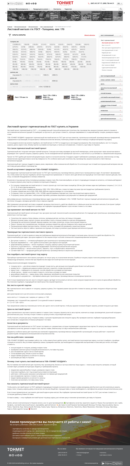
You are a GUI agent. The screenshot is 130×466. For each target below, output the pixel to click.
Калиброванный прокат (108, 101)
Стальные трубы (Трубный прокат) (109, 106)
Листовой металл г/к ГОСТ (110, 43)
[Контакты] (89, 3)
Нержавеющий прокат (108, 114)
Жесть (102, 84)
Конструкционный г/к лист (110, 50)
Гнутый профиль (106, 93)
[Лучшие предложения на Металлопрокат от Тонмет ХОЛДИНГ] (65, 3)
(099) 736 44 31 (108, 3)
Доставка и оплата (106, 455)
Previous (6, 13)
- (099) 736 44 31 (62, 455)
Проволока (104, 110)
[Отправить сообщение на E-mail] (27, 3)
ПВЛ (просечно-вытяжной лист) (109, 88)
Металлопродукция (83, 452)
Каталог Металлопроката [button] (18, 9)
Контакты (57, 9)
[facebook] (34, 3)
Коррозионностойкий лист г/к (111, 62)
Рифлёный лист (106, 53)
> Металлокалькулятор (91, 463)
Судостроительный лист (109, 67)
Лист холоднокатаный (108, 76)
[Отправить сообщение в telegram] (31, 3)
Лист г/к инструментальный (110, 60)
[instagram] (36, 3)
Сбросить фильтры (89, 35)
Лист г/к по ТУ (106, 45)
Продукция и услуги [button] (41, 9)
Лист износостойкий (108, 65)
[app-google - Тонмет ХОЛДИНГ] (11, 3)
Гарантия (68, 9)
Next (124, 13)
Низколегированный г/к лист (110, 58)
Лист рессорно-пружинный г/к (111, 48)
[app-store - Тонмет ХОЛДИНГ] (19, 3)
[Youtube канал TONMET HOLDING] (29, 3)
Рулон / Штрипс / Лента (108, 80)
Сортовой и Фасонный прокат (110, 97)
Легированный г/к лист (109, 55)
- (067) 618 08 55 (62, 452)
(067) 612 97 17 (96, 3)
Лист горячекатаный (107, 35)
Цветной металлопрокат (108, 119)
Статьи (79, 455)
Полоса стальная (107, 70)
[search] (121, 9)
